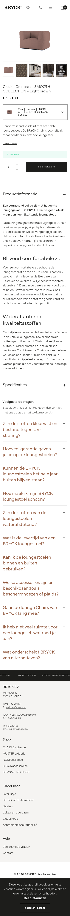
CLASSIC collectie (14, 747)
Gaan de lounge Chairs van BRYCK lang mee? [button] (30, 610)
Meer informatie (35, 898)
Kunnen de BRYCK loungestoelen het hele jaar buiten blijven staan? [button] (30, 473)
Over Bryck (10, 794)
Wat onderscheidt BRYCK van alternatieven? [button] (29, 654)
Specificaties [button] (15, 384)
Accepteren (35, 908)
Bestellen (46, 166)
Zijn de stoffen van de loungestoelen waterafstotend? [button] (24, 518)
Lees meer (10, 143)
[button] (28, 7)
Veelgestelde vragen (16, 846)
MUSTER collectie (14, 753)
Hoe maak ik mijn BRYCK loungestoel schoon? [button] (28, 496)
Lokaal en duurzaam (16, 812)
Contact (8, 853)
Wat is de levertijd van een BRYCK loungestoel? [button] (29, 540)
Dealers (8, 806)
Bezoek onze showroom (18, 800)
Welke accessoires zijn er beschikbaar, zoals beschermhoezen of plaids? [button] (31, 588)
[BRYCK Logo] (13, 7)
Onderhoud (10, 818)
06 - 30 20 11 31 (13, 703)
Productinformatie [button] (20, 193)
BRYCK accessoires (15, 766)
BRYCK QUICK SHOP (16, 772)
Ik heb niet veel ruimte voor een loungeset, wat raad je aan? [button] (30, 632)
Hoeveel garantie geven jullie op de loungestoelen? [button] (30, 451)
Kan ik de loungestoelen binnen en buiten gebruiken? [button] (27, 562)
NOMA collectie (13, 759)
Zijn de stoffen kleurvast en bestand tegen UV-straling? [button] (30, 429)
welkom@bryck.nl (43, 412)
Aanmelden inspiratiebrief (20, 825)
